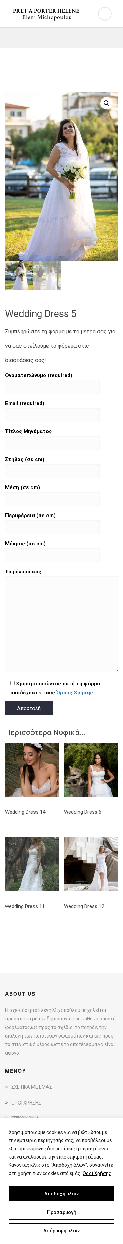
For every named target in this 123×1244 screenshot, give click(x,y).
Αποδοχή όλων (61, 1193)
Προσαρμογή (61, 1212)
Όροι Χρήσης (97, 1173)
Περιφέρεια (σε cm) (30, 515)
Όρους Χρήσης (74, 693)
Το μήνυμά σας (23, 572)
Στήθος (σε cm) (24, 459)
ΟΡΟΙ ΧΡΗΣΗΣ (26, 1103)
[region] (61, 1181)
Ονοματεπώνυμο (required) (38, 375)
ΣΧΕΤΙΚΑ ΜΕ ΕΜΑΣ (31, 1087)
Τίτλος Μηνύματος (28, 431)
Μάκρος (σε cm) (25, 543)
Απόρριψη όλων (61, 1230)
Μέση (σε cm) (22, 487)
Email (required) (24, 403)
